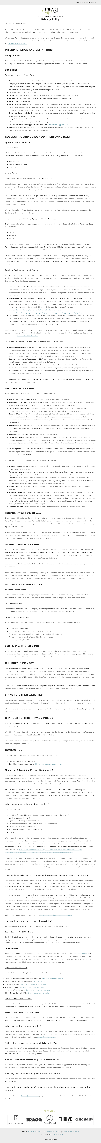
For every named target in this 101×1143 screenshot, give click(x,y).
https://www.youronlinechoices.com (33, 984)
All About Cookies (80, 953)
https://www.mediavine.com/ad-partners (56, 915)
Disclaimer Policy (70, 1131)
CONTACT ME (89, 1137)
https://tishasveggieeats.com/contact (48, 764)
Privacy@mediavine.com (30, 1096)
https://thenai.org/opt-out (41, 982)
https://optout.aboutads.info (52, 979)
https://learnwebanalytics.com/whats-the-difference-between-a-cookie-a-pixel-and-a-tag (39, 852)
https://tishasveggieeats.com (58, 125)
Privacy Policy (54, 1131)
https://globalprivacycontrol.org (38, 993)
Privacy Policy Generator (17, 44)
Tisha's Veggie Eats (36, 1131)
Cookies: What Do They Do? (27, 336)
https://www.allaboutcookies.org (31, 850)
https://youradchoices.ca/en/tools (32, 987)
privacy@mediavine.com (46, 1037)
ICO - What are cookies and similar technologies (63, 850)
